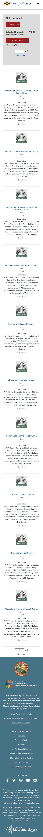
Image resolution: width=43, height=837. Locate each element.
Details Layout (17, 40)
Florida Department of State (21, 714)
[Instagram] (21, 780)
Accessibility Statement (21, 767)
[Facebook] (7, 780)
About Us (21, 736)
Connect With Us (21, 740)
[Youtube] (28, 780)
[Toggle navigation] (38, 4)
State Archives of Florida (20, 723)
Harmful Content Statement (21, 749)
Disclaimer (21, 744)
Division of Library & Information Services (20, 718)
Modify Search (13, 25)
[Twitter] (14, 780)
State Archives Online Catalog (21, 753)
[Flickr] (35, 780)
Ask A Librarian (21, 762)
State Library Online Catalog (21, 758)
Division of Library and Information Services (21, 803)
